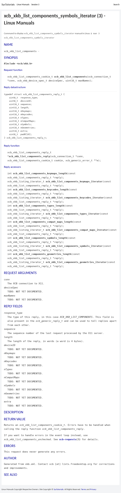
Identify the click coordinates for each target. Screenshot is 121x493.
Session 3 (35, 4)
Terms (83, 489)
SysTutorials (8, 4)
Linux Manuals (23, 4)
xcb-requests (67, 439)
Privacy (93, 489)
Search (116, 4)
